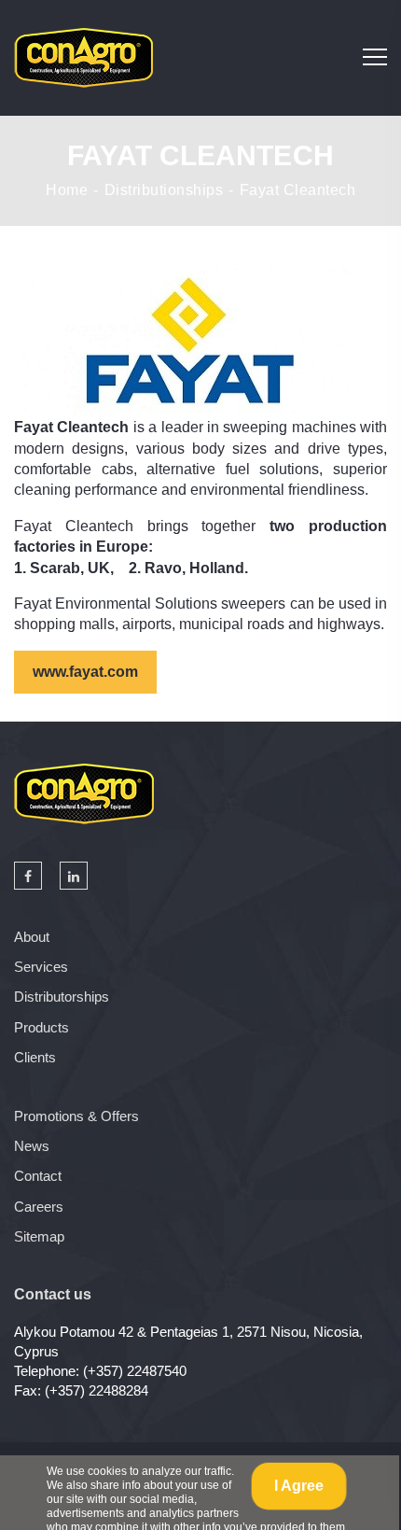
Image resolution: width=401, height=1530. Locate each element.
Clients (35, 1057)
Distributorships (61, 996)
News (31, 1146)
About (31, 937)
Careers (38, 1206)
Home (67, 190)
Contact (38, 1176)
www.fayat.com (85, 672)
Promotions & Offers (76, 1116)
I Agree (299, 1486)
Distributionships (164, 190)
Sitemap (39, 1236)
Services (41, 967)
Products (41, 1027)
